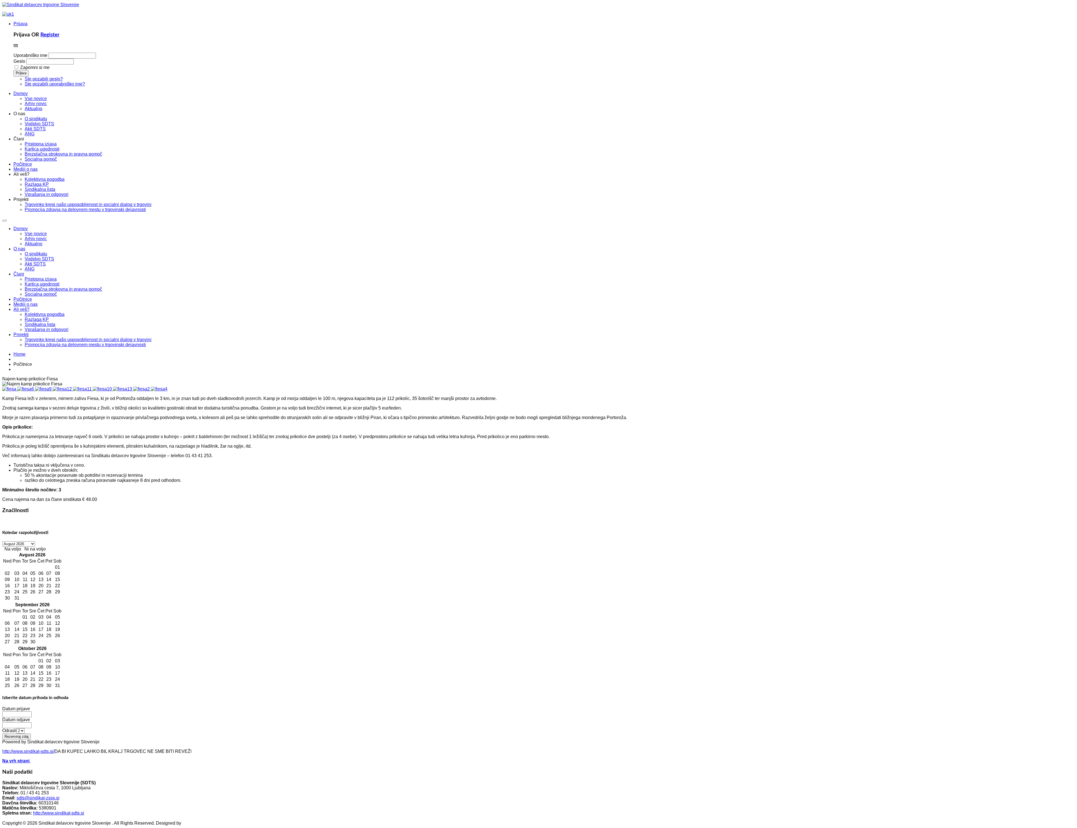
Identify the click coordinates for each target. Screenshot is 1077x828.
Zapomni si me (35, 67)
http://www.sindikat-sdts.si (58, 813)
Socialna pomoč (41, 294)
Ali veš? (21, 309)
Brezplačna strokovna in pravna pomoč (63, 289)
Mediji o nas (25, 304)
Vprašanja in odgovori (46, 329)
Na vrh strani (16, 760)
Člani (18, 274)
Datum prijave (16, 708)
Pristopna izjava (41, 279)
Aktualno (33, 243)
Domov (20, 228)
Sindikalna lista (40, 324)
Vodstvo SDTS (39, 258)
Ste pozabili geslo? (44, 79)
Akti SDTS (35, 264)
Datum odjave (16, 719)
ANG (29, 269)
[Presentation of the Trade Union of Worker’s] (8, 14)
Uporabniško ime (30, 55)
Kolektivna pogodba (45, 314)
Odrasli (9, 730)
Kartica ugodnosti (42, 284)
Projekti (21, 334)
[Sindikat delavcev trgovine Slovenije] (40, 4)
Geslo (19, 61)
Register (49, 35)
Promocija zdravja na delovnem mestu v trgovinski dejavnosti (85, 344)
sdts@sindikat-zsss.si (38, 797)
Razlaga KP (37, 319)
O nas (19, 248)
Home (19, 354)
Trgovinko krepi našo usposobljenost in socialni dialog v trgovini (88, 339)
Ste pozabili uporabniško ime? (55, 84)
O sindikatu (36, 253)
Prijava (20, 23)
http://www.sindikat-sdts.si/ (28, 751)
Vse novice (36, 233)
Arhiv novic (36, 238)
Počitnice (22, 299)
